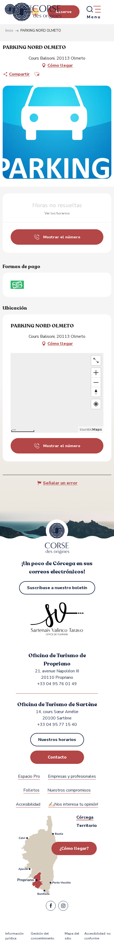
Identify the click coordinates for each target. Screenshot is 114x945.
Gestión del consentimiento (42, 936)
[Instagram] (63, 907)
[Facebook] (51, 907)
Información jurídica (14, 936)
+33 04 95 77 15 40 (57, 724)
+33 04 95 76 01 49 (57, 684)
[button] (37, 74)
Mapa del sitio (72, 936)
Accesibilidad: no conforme (97, 936)
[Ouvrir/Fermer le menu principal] (93, 12)
